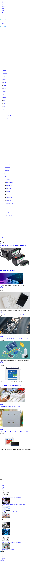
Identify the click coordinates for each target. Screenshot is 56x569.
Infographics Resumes (7, 167)
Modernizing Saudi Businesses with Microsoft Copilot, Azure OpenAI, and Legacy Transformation (13, 504)
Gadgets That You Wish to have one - (4, 337)
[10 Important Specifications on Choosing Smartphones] (12, 401)
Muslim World (5, 97)
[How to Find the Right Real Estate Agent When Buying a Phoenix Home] (6, 527)
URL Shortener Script (8, 124)
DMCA (2, 2)
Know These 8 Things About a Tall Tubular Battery (10, 363)
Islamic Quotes (6, 176)
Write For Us (3, 6)
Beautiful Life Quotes (8, 212)
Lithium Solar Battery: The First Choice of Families (10, 406)
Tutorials (4, 94)
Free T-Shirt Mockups (7, 164)
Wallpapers (4, 91)
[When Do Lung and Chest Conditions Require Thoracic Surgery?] (6, 534)
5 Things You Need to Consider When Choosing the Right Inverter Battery (14, 431)
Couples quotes (8, 221)
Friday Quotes (8, 209)
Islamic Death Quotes (8, 200)
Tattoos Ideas (4, 85)
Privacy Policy (3, 3)
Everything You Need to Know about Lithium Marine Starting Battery (13, 245)
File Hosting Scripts (8, 127)
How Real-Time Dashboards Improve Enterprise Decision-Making (10, 511)
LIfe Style (1, 243)
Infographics (4, 82)
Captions (4, 106)
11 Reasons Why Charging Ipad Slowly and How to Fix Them (12, 288)
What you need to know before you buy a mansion (8, 549)
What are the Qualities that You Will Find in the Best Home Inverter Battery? (15, 338)
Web (3, 109)
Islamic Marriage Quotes (9, 185)
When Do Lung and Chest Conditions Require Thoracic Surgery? (9, 535)
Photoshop (4, 88)
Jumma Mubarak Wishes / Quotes (10, 203)
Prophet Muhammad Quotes (9, 182)
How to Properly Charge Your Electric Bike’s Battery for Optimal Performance (15, 314)
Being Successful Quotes (8, 206)
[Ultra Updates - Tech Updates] (5, 27)
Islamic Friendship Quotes (9, 197)
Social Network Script (8, 118)
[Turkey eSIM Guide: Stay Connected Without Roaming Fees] (6, 518)
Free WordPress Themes (9, 115)
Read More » (1, 286)
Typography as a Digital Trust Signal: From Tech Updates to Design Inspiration (11, 497)
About (2, 1)
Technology (1, 287)
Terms (2, 4)
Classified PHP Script (8, 121)
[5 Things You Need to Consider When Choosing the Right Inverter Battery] (12, 448)
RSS (2, 559)
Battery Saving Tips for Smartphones (7, 270)
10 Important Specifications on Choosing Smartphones (10, 385)
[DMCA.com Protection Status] (2, 551)
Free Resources (5, 73)
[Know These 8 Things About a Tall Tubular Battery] (12, 380)
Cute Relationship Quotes (9, 224)
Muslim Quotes (8, 191)
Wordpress (6, 112)
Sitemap (2, 5)
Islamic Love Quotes (8, 188)
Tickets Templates (7, 170)
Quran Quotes (7, 179)
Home (2, 30)
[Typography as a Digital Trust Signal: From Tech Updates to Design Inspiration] (6, 496)
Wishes (4, 76)
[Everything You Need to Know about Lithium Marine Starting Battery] (15, 265)
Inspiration (4, 70)
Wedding (4, 100)
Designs (4, 103)
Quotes (4, 173)
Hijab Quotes (7, 194)
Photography (4, 79)
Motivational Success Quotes (9, 215)
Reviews (4, 67)
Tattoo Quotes (7, 218)
